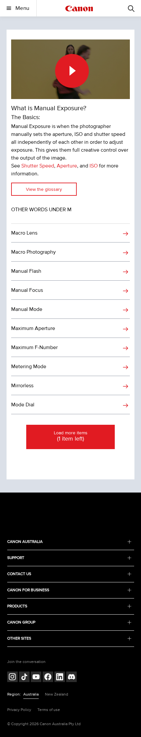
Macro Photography (33, 252)
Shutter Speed (37, 166)
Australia (31, 694)
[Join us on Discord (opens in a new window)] (71, 678)
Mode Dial (22, 404)
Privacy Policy (19, 709)
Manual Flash (26, 271)
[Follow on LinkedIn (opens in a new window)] (59, 678)
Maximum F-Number (34, 347)
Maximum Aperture (33, 328)
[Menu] (131, 8)
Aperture (67, 166)
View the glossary (44, 189)
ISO (94, 166)
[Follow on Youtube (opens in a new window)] (36, 678)
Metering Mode (28, 366)
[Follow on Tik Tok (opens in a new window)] (24, 678)
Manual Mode (26, 309)
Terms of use (48, 709)
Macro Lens (24, 233)
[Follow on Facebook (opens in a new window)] (48, 678)
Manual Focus (27, 290)
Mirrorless (22, 385)
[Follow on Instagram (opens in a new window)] (12, 678)
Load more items (71, 436)
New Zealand (56, 694)
